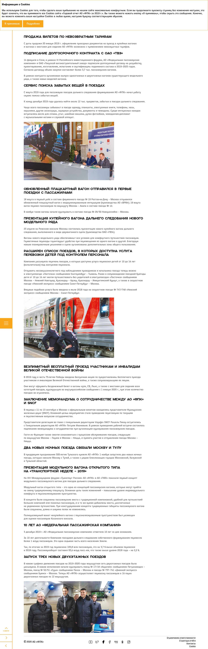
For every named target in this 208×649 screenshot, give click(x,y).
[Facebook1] (103, 642)
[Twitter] (97, 642)
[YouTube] (90, 642)
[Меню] (6, 323)
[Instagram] (128, 642)
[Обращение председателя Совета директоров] (6, 638)
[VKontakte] (116, 642)
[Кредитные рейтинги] (6, 645)
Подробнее (33, 23)
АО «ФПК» (38, 642)
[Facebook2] (109, 642)
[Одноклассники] (122, 642)
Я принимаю (12, 23)
